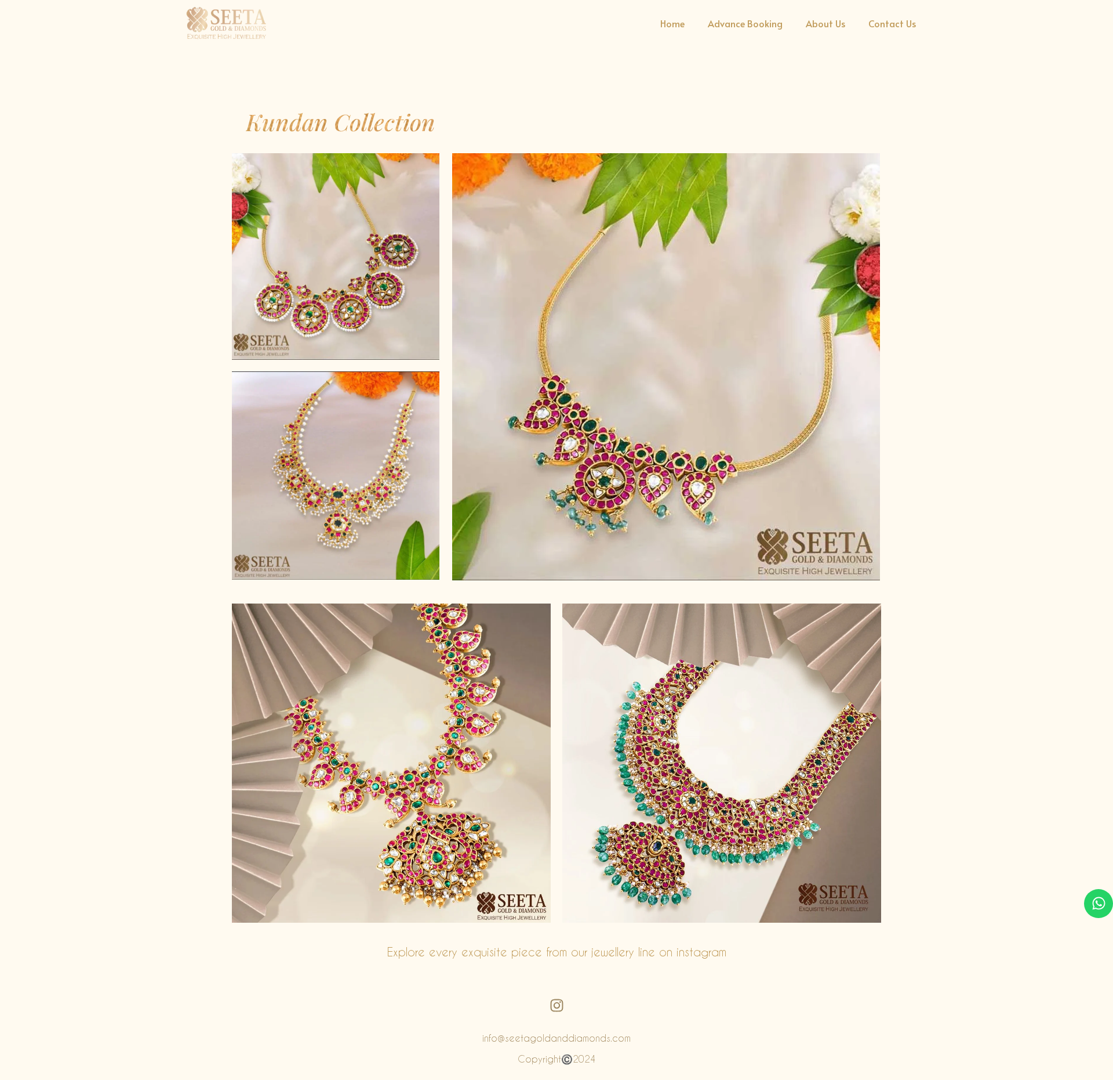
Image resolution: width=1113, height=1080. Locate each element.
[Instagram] (556, 1005)
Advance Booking (745, 23)
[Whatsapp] (1098, 903)
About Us (825, 23)
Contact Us (892, 23)
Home (672, 23)
